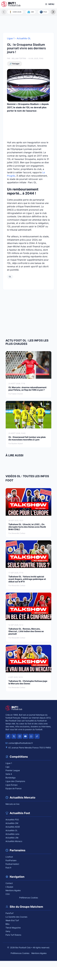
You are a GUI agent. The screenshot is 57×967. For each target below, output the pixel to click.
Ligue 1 (10, 38)
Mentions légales (13, 890)
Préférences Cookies (28, 897)
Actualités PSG (12, 819)
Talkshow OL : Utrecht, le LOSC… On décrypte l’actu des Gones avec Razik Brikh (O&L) (27, 527)
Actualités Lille (12, 837)
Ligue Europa (11, 785)
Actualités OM (12, 823)
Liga (7, 767)
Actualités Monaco (14, 841)
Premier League (13, 770)
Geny (8, 931)
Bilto (7, 924)
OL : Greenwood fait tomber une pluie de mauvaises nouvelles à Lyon (27, 438)
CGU (8, 894)
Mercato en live (12, 804)
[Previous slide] (3, 11)
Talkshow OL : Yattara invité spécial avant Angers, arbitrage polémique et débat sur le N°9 (27, 579)
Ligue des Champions (15, 781)
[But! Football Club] (10, 4)
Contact (9, 883)
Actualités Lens (12, 834)
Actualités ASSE (13, 827)
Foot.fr (8, 867)
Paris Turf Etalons (13, 935)
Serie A (9, 774)
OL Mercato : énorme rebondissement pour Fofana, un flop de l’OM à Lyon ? (27, 388)
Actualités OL (24, 38)
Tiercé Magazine (13, 927)
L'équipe (9, 887)
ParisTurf (9, 913)
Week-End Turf (12, 920)
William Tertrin (19, 58)
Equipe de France (13, 788)
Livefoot (9, 857)
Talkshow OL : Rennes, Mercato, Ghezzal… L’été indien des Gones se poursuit (26, 631)
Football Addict (12, 864)
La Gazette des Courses (16, 917)
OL (10, 276)
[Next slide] (53, 11)
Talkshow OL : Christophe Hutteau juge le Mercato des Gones (27, 682)
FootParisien (11, 860)
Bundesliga (10, 777)
